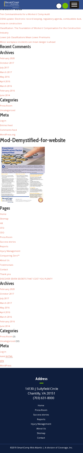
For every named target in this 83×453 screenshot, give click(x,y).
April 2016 (5, 81)
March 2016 (6, 86)
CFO (2, 227)
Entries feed (6, 125)
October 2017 (7, 62)
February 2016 (7, 90)
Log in (3, 120)
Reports (4, 246)
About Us (4, 260)
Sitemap (4, 218)
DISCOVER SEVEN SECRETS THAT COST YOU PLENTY (26, 278)
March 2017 (6, 72)
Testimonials (6, 264)
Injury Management (10, 251)
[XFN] (2, 357)
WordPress (5, 365)
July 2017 (4, 67)
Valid (6, 356)
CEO (2, 232)
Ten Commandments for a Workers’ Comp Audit (25, 14)
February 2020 (7, 58)
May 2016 (4, 76)
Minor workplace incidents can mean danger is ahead (27, 41)
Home (3, 214)
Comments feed (8, 129)
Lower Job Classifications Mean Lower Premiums (25, 37)
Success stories (8, 241)
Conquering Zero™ (9, 255)
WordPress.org (7, 134)
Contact (4, 269)
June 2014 (5, 95)
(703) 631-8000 (43, 398)
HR (1, 223)
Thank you (5, 274)
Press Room (6, 105)
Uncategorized (7, 110)
